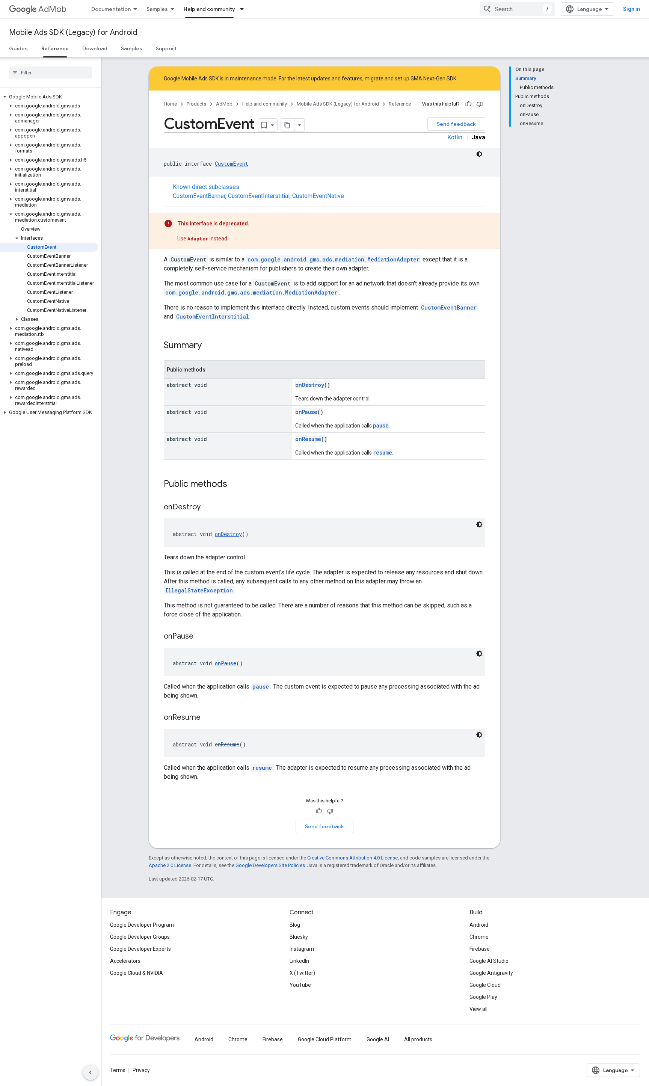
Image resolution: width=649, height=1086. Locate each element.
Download (94, 48)
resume (382, 452)
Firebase (479, 949)
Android (478, 925)
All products (418, 1039)
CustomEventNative (318, 195)
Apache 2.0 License (170, 865)
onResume (308, 439)
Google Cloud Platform (325, 1039)
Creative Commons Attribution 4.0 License (352, 858)
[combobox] (517, 9)
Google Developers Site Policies (270, 865)
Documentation (111, 9)
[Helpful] (468, 104)
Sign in (631, 9)
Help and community (209, 9)
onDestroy (309, 384)
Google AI (378, 1039)
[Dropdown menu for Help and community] (244, 9)
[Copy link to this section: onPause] (200, 636)
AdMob (52, 9)
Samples (157, 9)
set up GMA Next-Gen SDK (425, 79)
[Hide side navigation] (90, 1072)
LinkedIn (299, 961)
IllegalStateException (199, 590)
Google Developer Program (142, 925)
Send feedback (456, 124)
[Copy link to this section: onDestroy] (208, 507)
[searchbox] (50, 72)
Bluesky (299, 937)
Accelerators (125, 961)
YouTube (300, 985)
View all (478, 1009)
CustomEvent (231, 163)
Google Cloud (485, 985)
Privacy (141, 1070)
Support (166, 48)
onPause (306, 411)
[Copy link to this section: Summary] (209, 345)
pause (381, 425)
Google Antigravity (491, 973)
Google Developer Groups (140, 937)
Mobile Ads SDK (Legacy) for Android (73, 32)
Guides (18, 48)
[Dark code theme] (479, 154)
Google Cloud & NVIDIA (136, 973)
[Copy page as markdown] (287, 125)
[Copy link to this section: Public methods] (234, 484)
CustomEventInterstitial (259, 195)
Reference (55, 48)
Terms (117, 1070)
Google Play (483, 997)
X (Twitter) (302, 973)
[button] (49, 96)
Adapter (197, 239)
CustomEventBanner (199, 195)
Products (196, 104)
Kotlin (454, 137)
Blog (295, 925)
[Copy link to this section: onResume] (208, 717)
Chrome (479, 937)
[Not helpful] (479, 104)
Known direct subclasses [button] (258, 191)
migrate (374, 79)
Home (170, 104)
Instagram (302, 949)
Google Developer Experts (140, 949)
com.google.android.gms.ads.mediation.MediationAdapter (334, 259)
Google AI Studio (489, 961)
